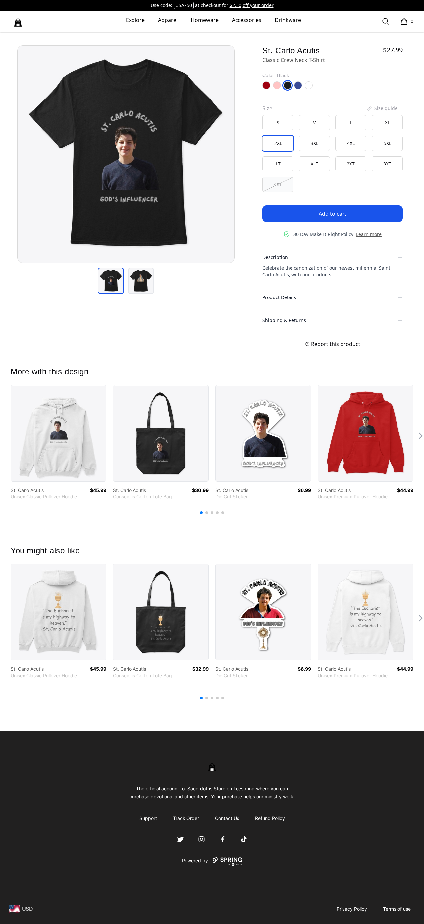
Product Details (279, 297)
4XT (278, 184)
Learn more (369, 234)
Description (275, 257)
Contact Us (227, 818)
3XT (387, 164)
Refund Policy (270, 818)
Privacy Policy (352, 909)
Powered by (195, 860)
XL (387, 122)
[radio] (277, 122)
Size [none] (267, 108)
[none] (382, 108)
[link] (58, 433)
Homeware (205, 20)
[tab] (110, 280)
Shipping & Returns (284, 320)
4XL (351, 143)
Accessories (246, 20)
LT (278, 164)
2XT (351, 164)
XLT (314, 164)
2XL (278, 143)
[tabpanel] (126, 154)
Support (148, 818)
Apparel (168, 20)
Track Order (186, 818)
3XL (314, 143)
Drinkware (288, 20)
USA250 (183, 5)
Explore (135, 20)
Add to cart (332, 213)
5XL (387, 143)
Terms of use (397, 909)
